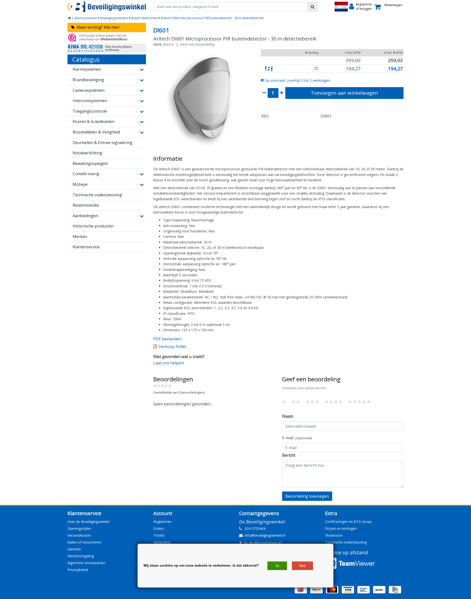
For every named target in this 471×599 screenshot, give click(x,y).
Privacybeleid (77, 569)
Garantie (74, 549)
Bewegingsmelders (114, 18)
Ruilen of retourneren (84, 542)
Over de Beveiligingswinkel (88, 521)
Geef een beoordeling (197, 44)
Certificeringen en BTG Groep (348, 521)
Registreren (162, 521)
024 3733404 (253, 528)
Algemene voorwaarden (86, 562)
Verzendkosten (79, 535)
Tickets (159, 535)
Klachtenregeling (80, 556)
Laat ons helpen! (168, 363)
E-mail (297, 437)
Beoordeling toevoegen (307, 496)
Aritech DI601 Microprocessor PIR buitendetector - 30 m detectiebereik (212, 18)
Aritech (168, 44)
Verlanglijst (161, 542)
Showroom (334, 535)
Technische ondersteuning (346, 542)
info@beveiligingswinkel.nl (265, 535)
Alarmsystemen (85, 18)
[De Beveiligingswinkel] (106, 6)
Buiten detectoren (144, 18)
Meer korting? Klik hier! (97, 27)
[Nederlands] (341, 7)
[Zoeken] (312, 7)
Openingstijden (79, 528)
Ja (277, 566)
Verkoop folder (173, 346)
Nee (302, 566)
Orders (158, 528)
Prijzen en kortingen (341, 528)
